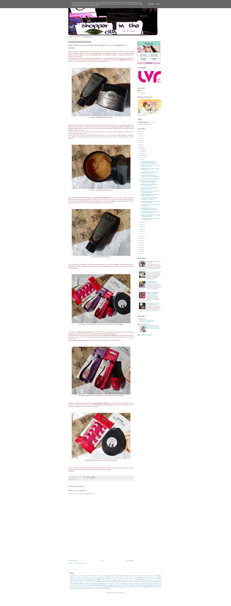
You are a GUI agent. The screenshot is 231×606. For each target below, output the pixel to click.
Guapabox (99, 581)
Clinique (87, 578)
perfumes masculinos (102, 585)
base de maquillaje (109, 575)
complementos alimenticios (105, 578)
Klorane (124, 581)
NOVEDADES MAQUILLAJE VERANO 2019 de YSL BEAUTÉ (149, 191)
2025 (140, 133)
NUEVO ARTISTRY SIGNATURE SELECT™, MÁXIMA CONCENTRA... (150, 176)
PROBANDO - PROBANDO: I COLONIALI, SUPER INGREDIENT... (150, 215)
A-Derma (72, 575)
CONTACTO (77, 36)
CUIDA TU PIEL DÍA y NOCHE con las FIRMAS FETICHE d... (149, 188)
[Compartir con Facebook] (92, 477)
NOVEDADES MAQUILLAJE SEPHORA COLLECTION (149, 205)
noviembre (142, 151)
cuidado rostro (91, 580)
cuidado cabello (78, 580)
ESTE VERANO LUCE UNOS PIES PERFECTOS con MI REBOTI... (148, 181)
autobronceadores (93, 575)
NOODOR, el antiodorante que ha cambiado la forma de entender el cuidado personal (153, 327)
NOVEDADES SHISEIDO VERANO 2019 (150, 178)
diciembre (142, 148)
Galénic (71, 581)
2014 (140, 245)
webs (96, 588)
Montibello (131, 583)
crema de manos (150, 578)
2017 (140, 238)
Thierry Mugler (155, 587)
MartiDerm (94, 583)
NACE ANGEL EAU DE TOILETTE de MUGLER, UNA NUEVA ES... (149, 198)
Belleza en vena (143, 319)
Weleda (100, 588)
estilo (137, 580)
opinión (76, 585)
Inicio (102, 560)
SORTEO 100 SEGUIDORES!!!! (153, 272)
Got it (158, 4)
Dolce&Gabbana (108, 580)
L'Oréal (137, 581)
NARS (137, 583)
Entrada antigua (130, 560)
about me (78, 575)
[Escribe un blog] (89, 477)
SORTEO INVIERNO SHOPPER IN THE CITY (152, 282)
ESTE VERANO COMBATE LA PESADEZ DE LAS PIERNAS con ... (150, 202)
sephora (102, 587)
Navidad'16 (143, 583)
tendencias (147, 587)
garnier (77, 581)
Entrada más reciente (73, 560)
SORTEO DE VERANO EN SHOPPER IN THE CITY (152, 304)
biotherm (140, 575)
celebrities (158, 576)
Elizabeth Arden (117, 580)
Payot (87, 585)
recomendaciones (151, 585)
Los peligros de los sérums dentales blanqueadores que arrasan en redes (147, 321)
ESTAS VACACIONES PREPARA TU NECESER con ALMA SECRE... (149, 162)
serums (108, 587)
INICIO (70, 36)
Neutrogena (151, 583)
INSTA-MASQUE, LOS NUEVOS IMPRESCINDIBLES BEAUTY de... (149, 208)
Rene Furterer (78, 587)
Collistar (93, 578)
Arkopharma (84, 575)
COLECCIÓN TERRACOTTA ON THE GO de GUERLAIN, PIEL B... (150, 219)
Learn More (150, 4)
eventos (150, 580)
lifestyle (149, 581)
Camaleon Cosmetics (148, 575)
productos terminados (129, 585)
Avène (101, 575)
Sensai (96, 587)
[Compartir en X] (91, 477)
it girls (112, 581)
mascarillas (111, 583)
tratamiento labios (80, 588)
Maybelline (123, 583)
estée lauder (130, 580)
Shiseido (114, 587)
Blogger (123, 592)
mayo (141, 224)
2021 (140, 142)
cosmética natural (139, 578)
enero (141, 233)
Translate (148, 124)
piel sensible (119, 585)
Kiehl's (118, 581)
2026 (140, 131)
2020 (140, 144)
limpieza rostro (157, 581)
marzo (141, 229)
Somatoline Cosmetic (133, 587)
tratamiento (72, 588)
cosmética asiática (128, 578)
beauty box (118, 576)
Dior (102, 580)
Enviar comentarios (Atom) (80, 563)
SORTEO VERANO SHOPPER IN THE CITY (153, 262)
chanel (74, 578)
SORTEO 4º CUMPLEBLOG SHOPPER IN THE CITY (152, 293)
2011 (140, 251)
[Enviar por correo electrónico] (87, 477)
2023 (140, 138)
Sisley (120, 587)
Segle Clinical (90, 587)
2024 (140, 135)
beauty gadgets (127, 575)
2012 (140, 249)
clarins (80, 578)
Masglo (117, 583)
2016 (140, 240)
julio (141, 159)
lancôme (143, 581)
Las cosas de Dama (144, 324)
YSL (105, 588)
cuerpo (158, 577)
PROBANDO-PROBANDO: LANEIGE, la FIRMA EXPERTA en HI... (149, 195)
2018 (140, 236)
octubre (142, 153)
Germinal (83, 581)
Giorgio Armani (90, 581)
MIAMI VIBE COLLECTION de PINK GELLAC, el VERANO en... (149, 172)
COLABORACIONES (87, 36)
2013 (140, 247)
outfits (81, 585)
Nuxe (71, 585)
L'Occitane (131, 581)
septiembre (142, 155)
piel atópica (111, 585)
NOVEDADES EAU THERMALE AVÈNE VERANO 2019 (149, 169)
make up (76, 583)
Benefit (134, 575)
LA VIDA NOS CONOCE (146, 335)
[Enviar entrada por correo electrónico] (84, 477)
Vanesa (141, 90)
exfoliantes (157, 580)
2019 (140, 147)
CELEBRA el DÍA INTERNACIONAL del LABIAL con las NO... (149, 165)
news (157, 583)
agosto (142, 157)
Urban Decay (89, 588)
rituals (84, 587)
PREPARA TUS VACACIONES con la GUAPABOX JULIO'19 (148, 185)
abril (141, 226)
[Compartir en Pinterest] (94, 477)
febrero (142, 231)
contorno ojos (118, 578)
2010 (140, 253)
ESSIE (124, 580)
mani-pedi (75, 479)
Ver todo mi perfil (141, 93)
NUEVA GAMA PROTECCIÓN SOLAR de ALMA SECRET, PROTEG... (150, 212)
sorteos (140, 587)
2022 (140, 140)
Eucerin (145, 580)
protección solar (140, 585)
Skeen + (126, 587)
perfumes (92, 585)
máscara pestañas (102, 583)
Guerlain (106, 581)
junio (141, 222)
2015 (140, 242)
